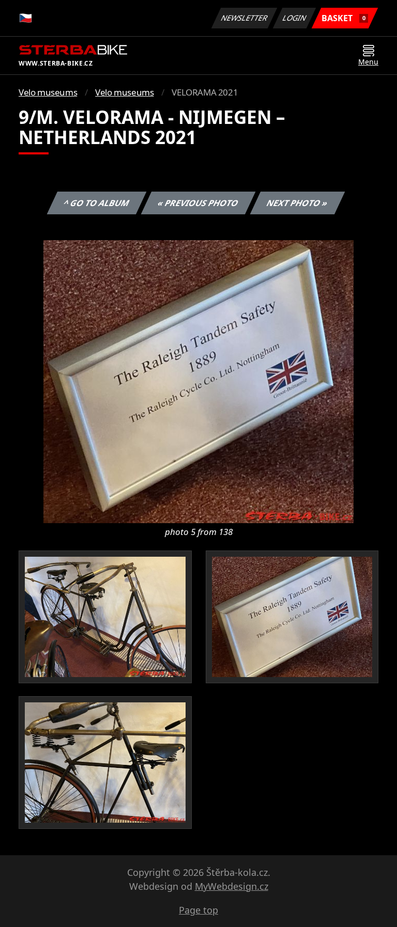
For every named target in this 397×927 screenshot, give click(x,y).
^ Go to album (97, 203)
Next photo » (297, 203)
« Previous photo (198, 203)
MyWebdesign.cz (231, 886)
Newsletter (244, 18)
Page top (198, 910)
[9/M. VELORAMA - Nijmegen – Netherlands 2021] (198, 380)
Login (295, 18)
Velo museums (48, 92)
